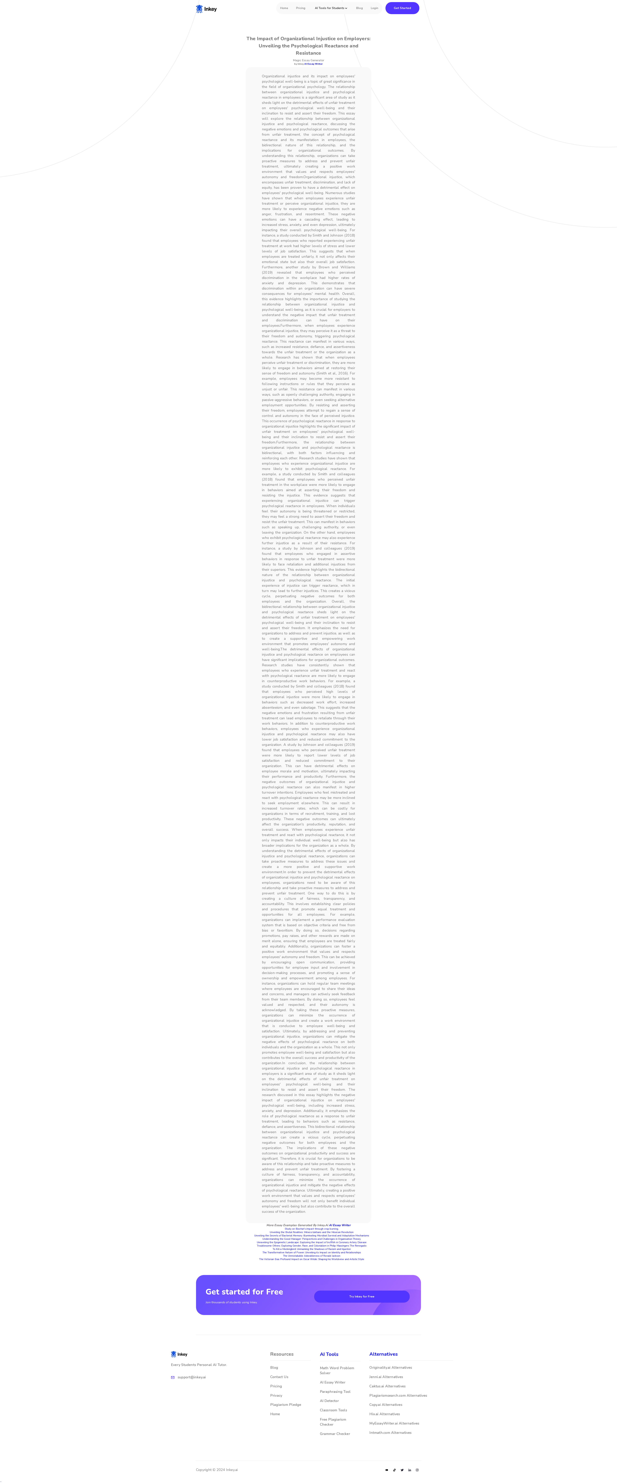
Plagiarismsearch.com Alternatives (398, 1395)
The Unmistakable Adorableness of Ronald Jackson (311, 1255)
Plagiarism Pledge (285, 1404)
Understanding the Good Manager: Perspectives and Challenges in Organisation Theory (312, 1239)
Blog (359, 8)
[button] (331, 9)
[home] (206, 8)
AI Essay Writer (313, 63)
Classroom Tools (333, 1410)
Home (284, 8)
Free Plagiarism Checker (333, 1422)
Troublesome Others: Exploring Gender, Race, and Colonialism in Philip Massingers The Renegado (311, 1245)
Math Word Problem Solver (337, 1370)
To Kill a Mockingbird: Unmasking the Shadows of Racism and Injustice (312, 1249)
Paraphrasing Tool (335, 1391)
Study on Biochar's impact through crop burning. (312, 1228)
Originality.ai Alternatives (390, 1367)
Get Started (402, 8)
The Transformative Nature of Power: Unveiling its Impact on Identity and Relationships (312, 1252)
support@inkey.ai (192, 1377)
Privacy (276, 1395)
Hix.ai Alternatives (384, 1414)
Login (374, 8)
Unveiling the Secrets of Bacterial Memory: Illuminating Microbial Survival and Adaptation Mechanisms (311, 1235)
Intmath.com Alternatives (390, 1432)
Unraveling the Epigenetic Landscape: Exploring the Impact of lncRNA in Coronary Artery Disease (312, 1242)
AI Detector (329, 1400)
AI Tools (329, 1354)
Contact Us (279, 1377)
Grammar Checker (335, 1433)
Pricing (300, 8)
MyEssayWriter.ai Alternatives (394, 1423)
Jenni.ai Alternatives (386, 1377)
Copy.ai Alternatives (385, 1404)
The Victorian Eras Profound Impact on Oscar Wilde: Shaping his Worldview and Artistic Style (311, 1259)
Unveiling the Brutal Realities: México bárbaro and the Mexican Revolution (311, 1232)
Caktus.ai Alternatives (387, 1386)
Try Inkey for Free (361, 1296)
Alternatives (383, 1354)
